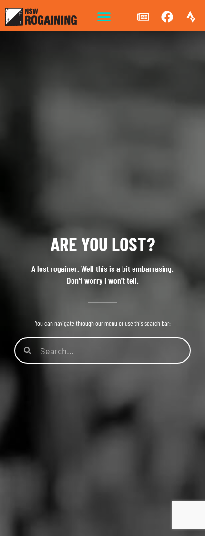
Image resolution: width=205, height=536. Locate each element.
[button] (103, 17)
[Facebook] (167, 17)
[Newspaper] (143, 17)
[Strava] (191, 17)
